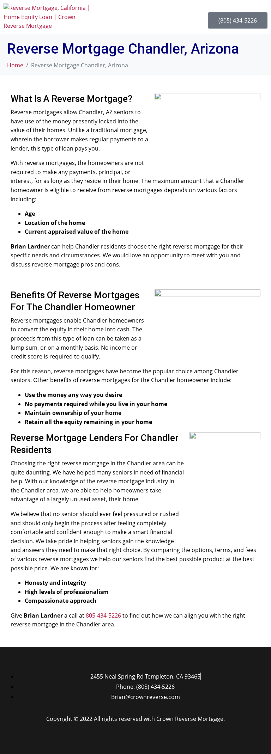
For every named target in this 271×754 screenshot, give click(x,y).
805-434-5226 (103, 615)
